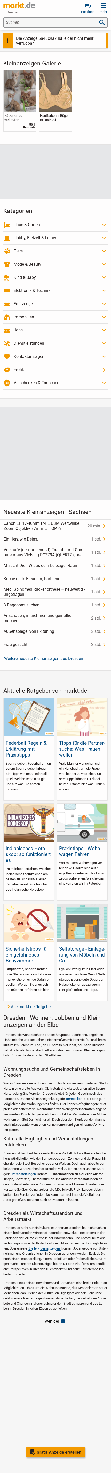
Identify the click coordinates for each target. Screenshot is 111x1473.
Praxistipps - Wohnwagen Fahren (80, 851)
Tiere (18, 251)
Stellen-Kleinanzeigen (44, 1248)
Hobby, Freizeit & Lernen (35, 237)
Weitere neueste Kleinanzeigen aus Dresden (43, 658)
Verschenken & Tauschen (36, 382)
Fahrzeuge (23, 303)
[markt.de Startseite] (19, 5)
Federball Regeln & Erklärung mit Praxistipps (26, 749)
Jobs (18, 330)
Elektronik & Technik (32, 290)
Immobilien (24, 316)
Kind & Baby (25, 277)
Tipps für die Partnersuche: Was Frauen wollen (82, 749)
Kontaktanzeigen (29, 356)
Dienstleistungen (29, 343)
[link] (20, 100)
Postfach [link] (87, 12)
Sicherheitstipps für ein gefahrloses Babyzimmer (27, 955)
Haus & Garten (27, 224)
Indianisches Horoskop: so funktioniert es (28, 854)
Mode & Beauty (27, 264)
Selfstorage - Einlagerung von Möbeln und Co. (82, 955)
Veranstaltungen (24, 1174)
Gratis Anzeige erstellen (59, 1452)
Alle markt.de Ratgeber (31, 1006)
